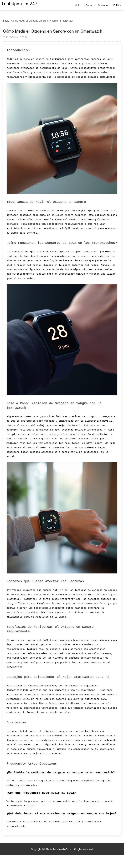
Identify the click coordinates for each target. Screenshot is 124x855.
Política (117, 5)
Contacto (103, 5)
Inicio (77, 5)
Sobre (89, 5)
